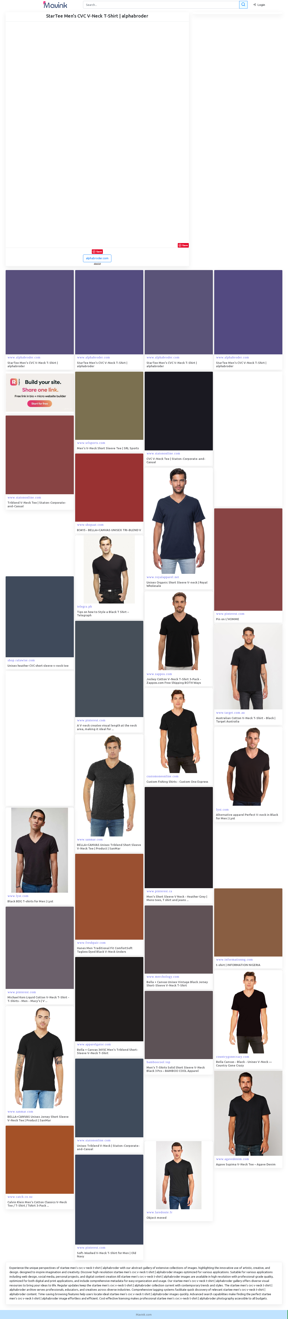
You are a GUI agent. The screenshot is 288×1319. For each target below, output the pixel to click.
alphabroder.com (97, 258)
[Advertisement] (248, 439)
